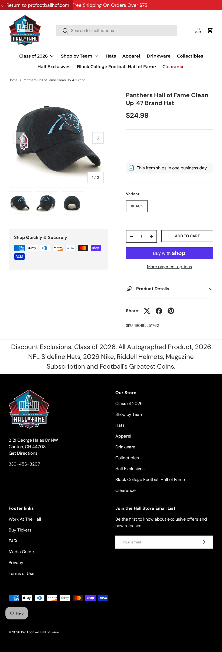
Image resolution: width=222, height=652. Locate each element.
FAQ (13, 541)
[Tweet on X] (147, 311)
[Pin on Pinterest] (171, 311)
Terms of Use (21, 573)
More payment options (169, 267)
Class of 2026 (129, 403)
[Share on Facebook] (159, 311)
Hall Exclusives (53, 66)
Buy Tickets (20, 530)
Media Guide (21, 552)
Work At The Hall (25, 519)
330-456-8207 (24, 464)
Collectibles (190, 56)
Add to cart (187, 235)
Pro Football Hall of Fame (40, 632)
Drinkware (159, 56)
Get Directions (23, 453)
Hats (111, 56)
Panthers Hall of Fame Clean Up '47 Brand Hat (55, 80)
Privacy (16, 562)
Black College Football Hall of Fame (116, 66)
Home (13, 80)
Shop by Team (129, 414)
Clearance (173, 66)
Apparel (131, 56)
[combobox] (116, 30)
